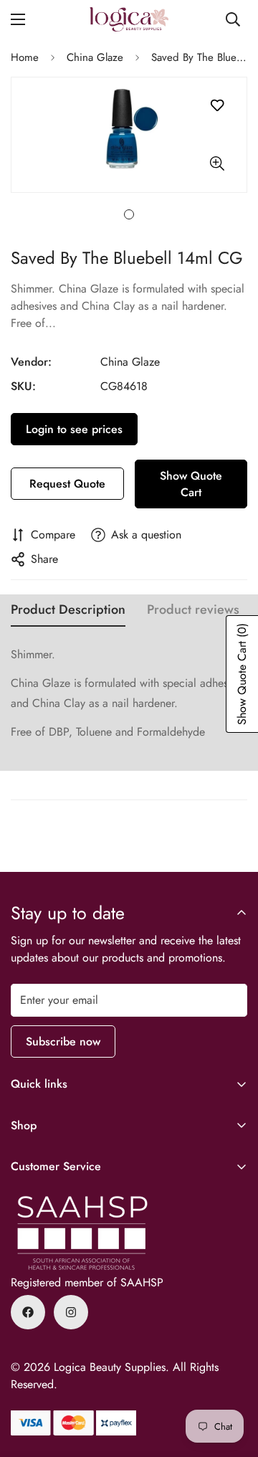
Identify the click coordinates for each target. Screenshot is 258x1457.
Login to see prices (74, 429)
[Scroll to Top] (232, 1381)
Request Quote (67, 483)
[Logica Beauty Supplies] (129, 19)
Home (25, 57)
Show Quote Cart (191, 484)
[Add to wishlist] (217, 106)
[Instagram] (71, 1312)
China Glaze (95, 57)
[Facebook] (28, 1312)
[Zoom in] (217, 164)
